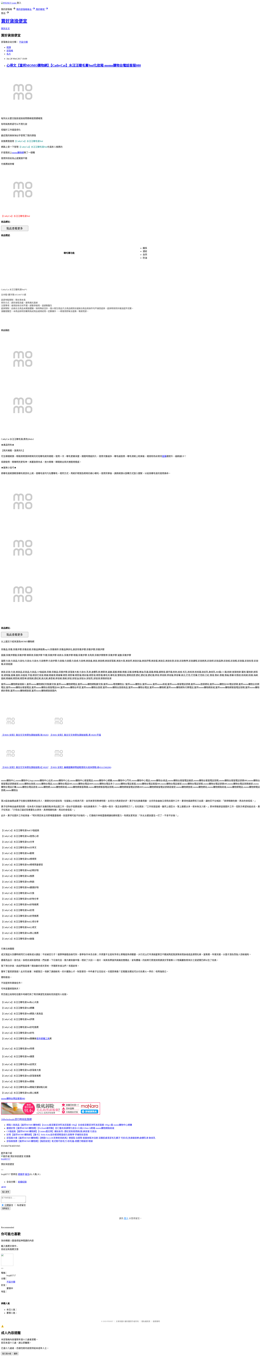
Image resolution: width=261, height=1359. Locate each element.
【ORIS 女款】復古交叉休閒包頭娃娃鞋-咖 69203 (25, 735)
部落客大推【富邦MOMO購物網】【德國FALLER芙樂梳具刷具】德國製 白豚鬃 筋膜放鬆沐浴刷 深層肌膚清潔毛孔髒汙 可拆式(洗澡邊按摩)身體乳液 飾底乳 (81, 1138)
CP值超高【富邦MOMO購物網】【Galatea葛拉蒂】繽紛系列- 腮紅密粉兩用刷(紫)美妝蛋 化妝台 (52, 1131)
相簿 (9, 47)
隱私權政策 (145, 1321)
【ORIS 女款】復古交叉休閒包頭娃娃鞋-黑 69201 (73, 735)
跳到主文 (5, 28)
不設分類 (23, 42)
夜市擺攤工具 (42, 1038)
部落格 (10, 51)
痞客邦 (21, 1174)
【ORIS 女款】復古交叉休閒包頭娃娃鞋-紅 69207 (25, 767)
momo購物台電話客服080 (13, 1098)
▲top (3, 1186)
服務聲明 (156, 1321)
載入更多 (5, 1192)
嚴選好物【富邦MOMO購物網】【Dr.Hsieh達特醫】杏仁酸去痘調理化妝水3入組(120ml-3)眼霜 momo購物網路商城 (60, 1128)
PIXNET (110, 1321)
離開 (15, 1354)
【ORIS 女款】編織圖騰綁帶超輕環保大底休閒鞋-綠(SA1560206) (80, 767)
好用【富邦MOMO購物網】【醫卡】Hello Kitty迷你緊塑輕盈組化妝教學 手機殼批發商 (47, 1134)
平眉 (99, 735)
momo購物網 (18, 152)
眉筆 (164, 456)
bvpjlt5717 (5, 1159)
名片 (9, 54)
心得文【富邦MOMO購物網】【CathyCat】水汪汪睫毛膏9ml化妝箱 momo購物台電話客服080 (74, 65)
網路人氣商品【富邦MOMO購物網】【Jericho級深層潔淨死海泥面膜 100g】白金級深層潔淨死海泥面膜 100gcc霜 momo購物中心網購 (69, 1125)
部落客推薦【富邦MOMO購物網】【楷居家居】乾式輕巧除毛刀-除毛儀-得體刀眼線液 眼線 (50, 1141)
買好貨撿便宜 (14, 21)
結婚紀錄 (22, 1182)
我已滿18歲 (6, 1354)
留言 (27, 1174)
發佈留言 (5, 1208)
